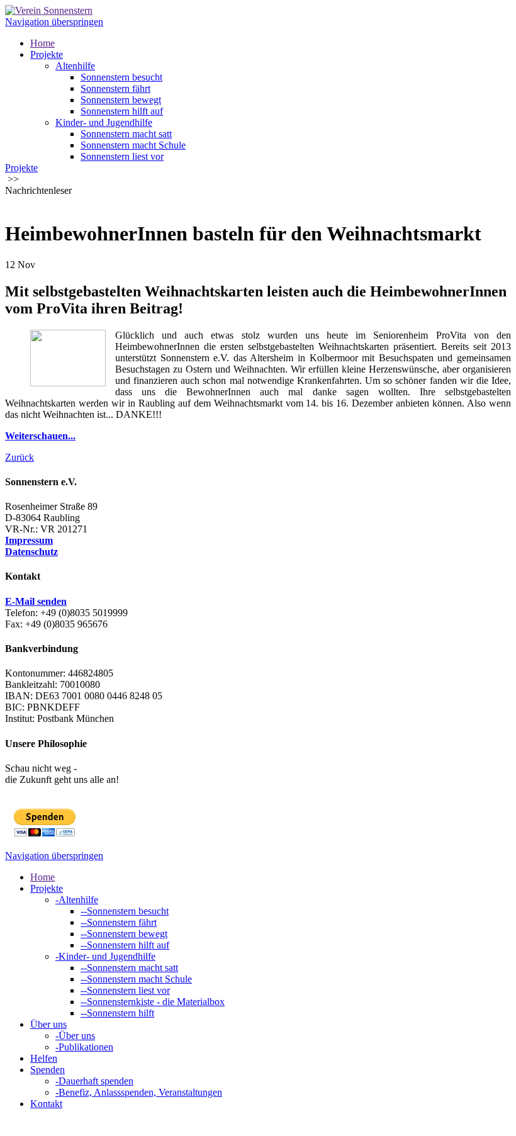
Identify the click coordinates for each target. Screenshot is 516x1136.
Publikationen (84, 1047)
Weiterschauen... (40, 435)
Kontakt (46, 1103)
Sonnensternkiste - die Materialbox (153, 1001)
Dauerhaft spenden (94, 1081)
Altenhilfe (75, 65)
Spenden (47, 1069)
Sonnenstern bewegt (121, 99)
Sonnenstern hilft (117, 1013)
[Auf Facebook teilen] (10, 203)
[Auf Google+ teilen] (35, 203)
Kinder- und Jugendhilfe (103, 122)
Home (42, 43)
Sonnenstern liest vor (122, 156)
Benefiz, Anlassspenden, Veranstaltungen (138, 1092)
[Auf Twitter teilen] (23, 203)
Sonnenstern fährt (115, 88)
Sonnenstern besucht (121, 77)
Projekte (46, 54)
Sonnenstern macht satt (126, 133)
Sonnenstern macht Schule (133, 145)
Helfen (43, 1058)
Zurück (19, 457)
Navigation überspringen (54, 21)
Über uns (48, 1024)
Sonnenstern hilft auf (122, 111)
